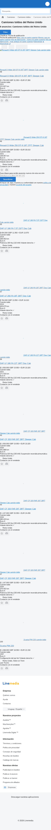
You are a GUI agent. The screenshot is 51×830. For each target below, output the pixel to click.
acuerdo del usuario (23, 185)
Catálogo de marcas (11, 760)
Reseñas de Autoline (11, 756)
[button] (47, 4)
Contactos (7, 704)
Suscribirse (7, 179)
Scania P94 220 (7, 646)
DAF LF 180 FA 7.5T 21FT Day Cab (15, 228)
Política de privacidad (11, 748)
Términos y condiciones (12, 743)
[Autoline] (2, 17)
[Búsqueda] (47, 11)
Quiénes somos (9, 695)
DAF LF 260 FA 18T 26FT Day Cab (15, 296)
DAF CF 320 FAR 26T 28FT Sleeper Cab (18, 439)
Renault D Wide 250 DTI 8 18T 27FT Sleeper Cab (22, 145)
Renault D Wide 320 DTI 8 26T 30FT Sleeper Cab (22, 76)
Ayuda (5, 699)
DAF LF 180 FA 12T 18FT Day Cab (15, 363)
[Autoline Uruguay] (15, 4)
